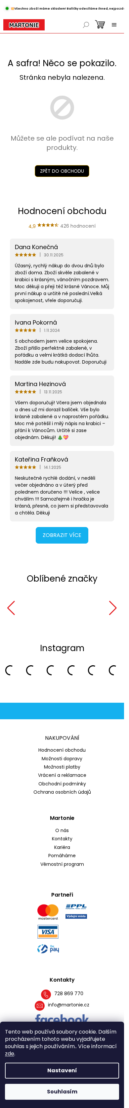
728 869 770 (68, 994)
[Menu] (114, 24)
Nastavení (62, 1070)
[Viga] (77, 608)
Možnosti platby (62, 767)
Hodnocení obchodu (62, 750)
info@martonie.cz (68, 1005)
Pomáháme (62, 856)
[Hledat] (86, 24)
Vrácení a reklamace (62, 775)
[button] (11, 608)
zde (9, 1053)
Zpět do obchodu (62, 171)
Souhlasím (62, 1091)
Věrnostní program (62, 864)
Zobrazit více (62, 535)
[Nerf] (32, 608)
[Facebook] (62, 1019)
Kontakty (62, 839)
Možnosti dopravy (62, 758)
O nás (62, 830)
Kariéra (62, 847)
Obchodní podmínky (62, 783)
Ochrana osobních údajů (62, 792)
